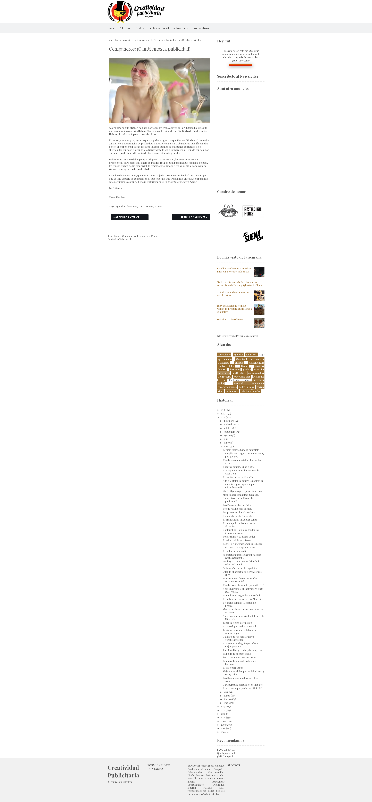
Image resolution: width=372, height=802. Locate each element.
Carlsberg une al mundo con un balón (243, 684)
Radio (221, 383)
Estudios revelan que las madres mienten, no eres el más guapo (234, 270)
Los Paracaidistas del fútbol (237, 505)
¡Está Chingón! (225, 756)
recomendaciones (227, 386)
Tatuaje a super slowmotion (237, 622)
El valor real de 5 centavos (237, 540)
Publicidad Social (159, 28)
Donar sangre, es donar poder (239, 536)
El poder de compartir (235, 551)
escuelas (259, 366)
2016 (223, 409)
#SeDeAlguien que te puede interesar (242, 491)
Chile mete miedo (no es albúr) (239, 515)
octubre (227, 428)
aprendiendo (225, 359)
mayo (226, 446)
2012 (223, 710)
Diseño (244, 366)
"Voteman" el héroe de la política (240, 568)
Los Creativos (201, 28)
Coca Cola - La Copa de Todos (239, 547)
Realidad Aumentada (249, 383)
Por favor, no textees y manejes (239, 657)
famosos (222, 369)
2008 (223, 724)
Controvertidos (226, 366)
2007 (223, 728)
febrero (227, 699)
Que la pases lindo (226, 753)
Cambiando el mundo (250, 359)
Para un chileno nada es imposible (241, 449)
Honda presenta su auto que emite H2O (243, 585)
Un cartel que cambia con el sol (239, 626)
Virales (197, 40)
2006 (223, 731)
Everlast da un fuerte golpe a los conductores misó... (240, 580)
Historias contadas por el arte (238, 466)
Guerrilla (259, 369)
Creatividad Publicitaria (123, 771)
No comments (145, 40)
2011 (223, 713)
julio (225, 438)
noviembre (229, 424)
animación (251, 354)
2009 (223, 721)
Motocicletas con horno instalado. (241, 494)
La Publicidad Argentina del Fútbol (241, 595)
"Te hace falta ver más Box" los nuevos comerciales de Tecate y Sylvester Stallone (239, 284)
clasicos (239, 362)
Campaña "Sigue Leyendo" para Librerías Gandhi (239, 486)
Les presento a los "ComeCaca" (239, 512)
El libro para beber (233, 667)
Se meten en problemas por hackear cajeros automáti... (242, 556)
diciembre (228, 420)
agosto (227, 435)
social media (232, 391)
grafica (247, 369)
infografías (224, 372)
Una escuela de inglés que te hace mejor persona (240, 645)
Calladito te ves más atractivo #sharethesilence (238, 638)
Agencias (159, 40)
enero (226, 702)
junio (226, 442)
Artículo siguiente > (194, 217)
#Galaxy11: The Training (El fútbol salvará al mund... (241, 563)
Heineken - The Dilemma (230, 319)
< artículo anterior (126, 217)
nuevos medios (256, 372)
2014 (223, 417)
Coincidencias (256, 362)
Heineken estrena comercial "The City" (243, 599)
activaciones (224, 354)
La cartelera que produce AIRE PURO (242, 688)
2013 (223, 706)
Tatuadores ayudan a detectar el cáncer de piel (240, 631)
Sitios (220, 391)
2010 (223, 717)
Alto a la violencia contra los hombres (243, 480)
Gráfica (140, 28)
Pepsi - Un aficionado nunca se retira (242, 543)
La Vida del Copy (226, 750)
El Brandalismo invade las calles (240, 519)
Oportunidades (242, 376)
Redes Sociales (246, 386)
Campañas (223, 362)
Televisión (125, 28)
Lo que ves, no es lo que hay (237, 508)
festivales (171, 40)
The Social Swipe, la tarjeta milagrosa (242, 650)
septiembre (229, 431)
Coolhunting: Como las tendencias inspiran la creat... (241, 531)
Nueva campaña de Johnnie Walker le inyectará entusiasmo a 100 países (234, 308)
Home (111, 28)
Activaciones (180, 28)
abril (225, 691)
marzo (226, 695)
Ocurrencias (224, 376)
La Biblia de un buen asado (237, 653)
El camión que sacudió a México (239, 477)
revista (260, 386)
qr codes (258, 380)
